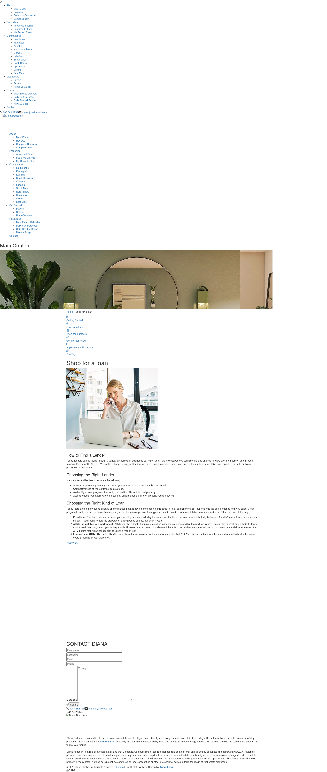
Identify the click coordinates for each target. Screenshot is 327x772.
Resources (12, 90)
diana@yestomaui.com (34, 112)
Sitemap (119, 767)
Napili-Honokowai (23, 49)
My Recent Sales (23, 32)
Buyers (17, 80)
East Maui (19, 73)
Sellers (17, 83)
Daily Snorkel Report (25, 100)
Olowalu (18, 52)
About (10, 5)
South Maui (20, 59)
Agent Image (167, 767)
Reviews (18, 12)
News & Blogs (21, 103)
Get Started (13, 76)
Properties (12, 22)
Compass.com (21, 18)
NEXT (76, 542)
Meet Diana (20, 8)
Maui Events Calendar (25, 93)
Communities (14, 35)
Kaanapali (19, 42)
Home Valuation (22, 86)
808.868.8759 (10, 112)
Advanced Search (23, 25)
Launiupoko (20, 39)
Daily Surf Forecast (24, 97)
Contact (11, 107)
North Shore (20, 63)
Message (71, 699)
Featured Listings (23, 29)
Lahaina (18, 56)
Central (17, 69)
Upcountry (19, 66)
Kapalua (18, 46)
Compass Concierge (25, 15)
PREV (69, 542)
